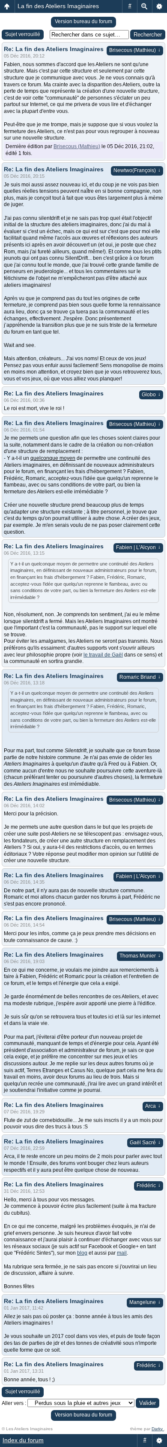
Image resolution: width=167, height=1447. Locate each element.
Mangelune (145, 1302)
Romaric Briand (140, 677)
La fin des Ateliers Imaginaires (58, 6)
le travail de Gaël (103, 655)
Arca (153, 1106)
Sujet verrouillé (22, 34)
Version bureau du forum (83, 21)
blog (82, 1253)
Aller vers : (14, 1403)
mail (122, 1253)
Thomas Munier (140, 956)
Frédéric (149, 1186)
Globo (151, 395)
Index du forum (23, 1440)
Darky (158, 1428)
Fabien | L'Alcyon (138, 547)
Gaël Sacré (145, 1143)
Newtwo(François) (137, 170)
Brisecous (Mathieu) (135, 50)
